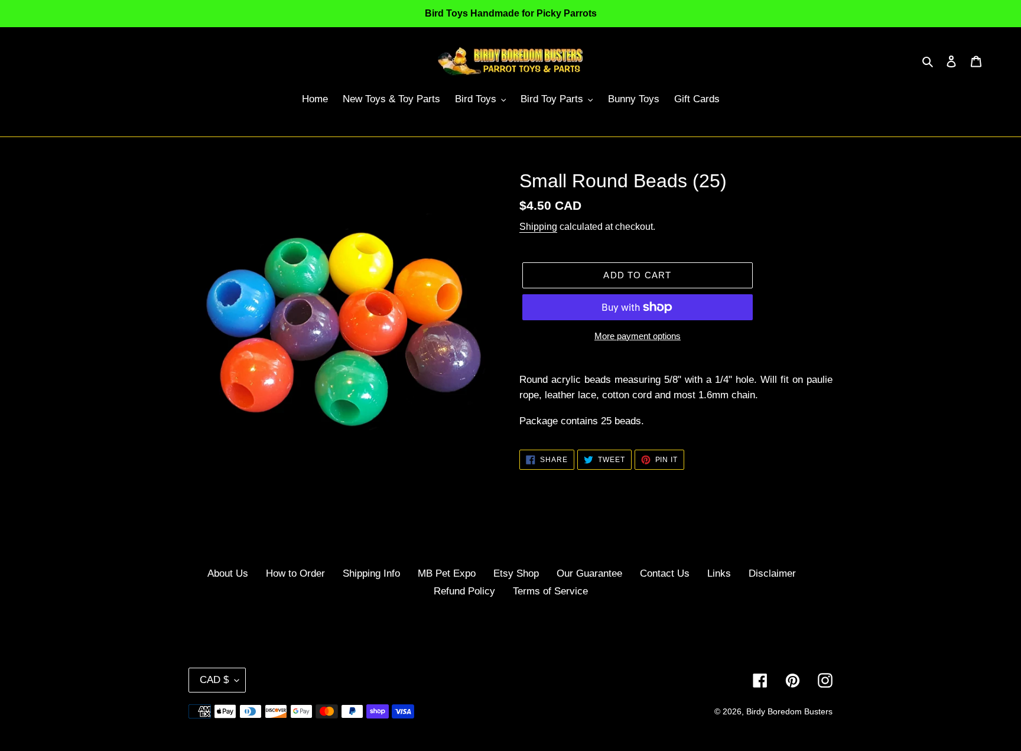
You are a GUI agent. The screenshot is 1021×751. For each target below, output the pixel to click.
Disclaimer (772, 573)
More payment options (637, 336)
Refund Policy (464, 591)
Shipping (538, 227)
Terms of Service (550, 591)
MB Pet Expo (447, 573)
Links (719, 573)
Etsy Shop (516, 573)
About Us (227, 573)
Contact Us (665, 573)
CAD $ (214, 679)
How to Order (295, 573)
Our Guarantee (589, 573)
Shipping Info (371, 573)
